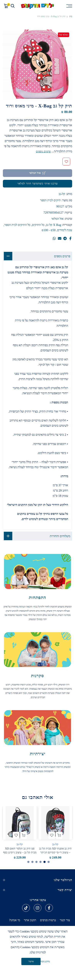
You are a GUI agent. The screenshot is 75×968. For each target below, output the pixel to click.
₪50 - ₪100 (49, 230)
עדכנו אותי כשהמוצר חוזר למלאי (38, 183)
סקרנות (37, 675)
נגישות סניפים (48, 920)
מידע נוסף (45, 961)
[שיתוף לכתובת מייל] (59, 238)
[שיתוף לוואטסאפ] (54, 238)
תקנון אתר (30, 920)
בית (70, 16)
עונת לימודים (64, 230)
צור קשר (65, 920)
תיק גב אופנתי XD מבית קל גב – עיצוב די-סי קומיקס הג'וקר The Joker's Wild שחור (55, 852)
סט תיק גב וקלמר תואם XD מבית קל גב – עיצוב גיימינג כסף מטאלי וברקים (19, 852)
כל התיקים (38, 224)
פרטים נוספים (43, 151)
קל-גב (62, 194)
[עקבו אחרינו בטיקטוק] (26, 908)
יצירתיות (37, 753)
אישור (31, 961)
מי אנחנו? (14, 920)
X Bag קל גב (53, 224)
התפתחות (37, 597)
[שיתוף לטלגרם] (65, 238)
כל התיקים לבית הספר (17, 224)
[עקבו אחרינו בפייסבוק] (49, 908)
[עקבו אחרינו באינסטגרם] (37, 908)
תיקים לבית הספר (50, 200)
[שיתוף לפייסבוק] (70, 238)
